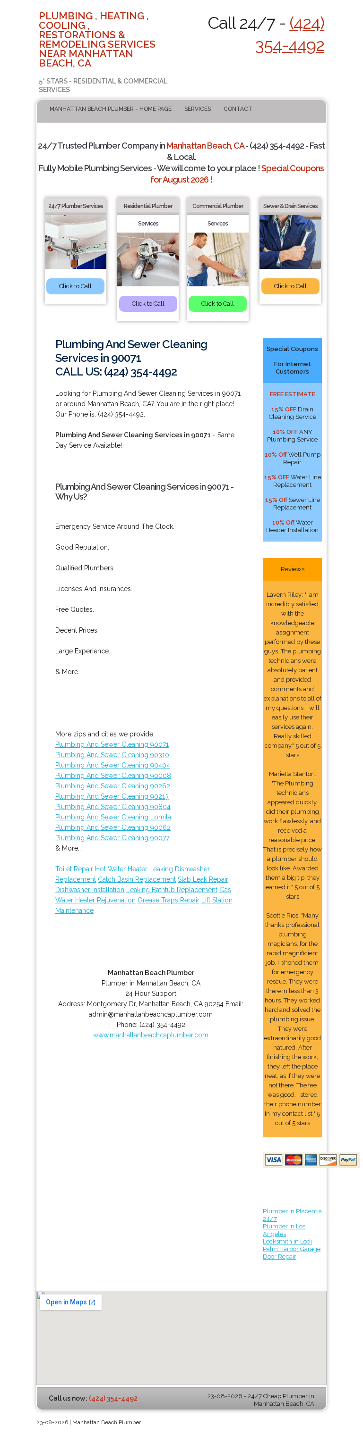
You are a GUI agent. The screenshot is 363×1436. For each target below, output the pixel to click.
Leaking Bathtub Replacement (171, 889)
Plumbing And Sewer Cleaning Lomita (113, 817)
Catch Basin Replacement (137, 879)
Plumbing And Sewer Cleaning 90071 (112, 744)
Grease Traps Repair (168, 900)
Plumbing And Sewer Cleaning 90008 (113, 775)
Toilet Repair (74, 869)
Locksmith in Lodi (287, 1241)
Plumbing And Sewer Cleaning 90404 (112, 765)
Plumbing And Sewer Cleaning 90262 (112, 786)
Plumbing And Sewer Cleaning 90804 (113, 806)
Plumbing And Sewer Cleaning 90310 (112, 755)
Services (197, 109)
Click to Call (75, 286)
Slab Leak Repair (203, 879)
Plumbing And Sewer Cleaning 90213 (112, 796)
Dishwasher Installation (89, 889)
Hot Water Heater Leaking (134, 869)
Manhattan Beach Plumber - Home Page (111, 109)
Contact (238, 109)
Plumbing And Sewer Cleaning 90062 (113, 827)
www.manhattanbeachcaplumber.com (150, 1035)
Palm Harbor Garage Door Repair (291, 1252)
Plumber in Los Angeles (284, 1230)
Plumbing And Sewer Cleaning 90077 (112, 838)
